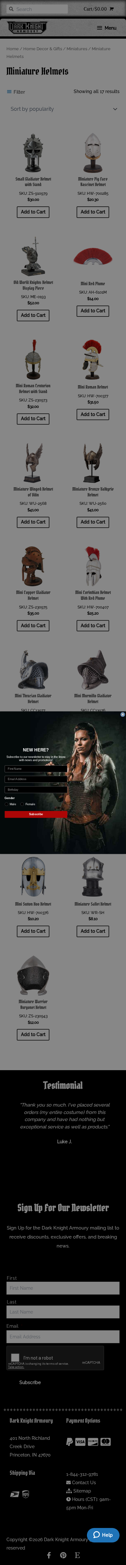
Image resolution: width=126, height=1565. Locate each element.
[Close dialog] (122, 714)
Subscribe (36, 814)
